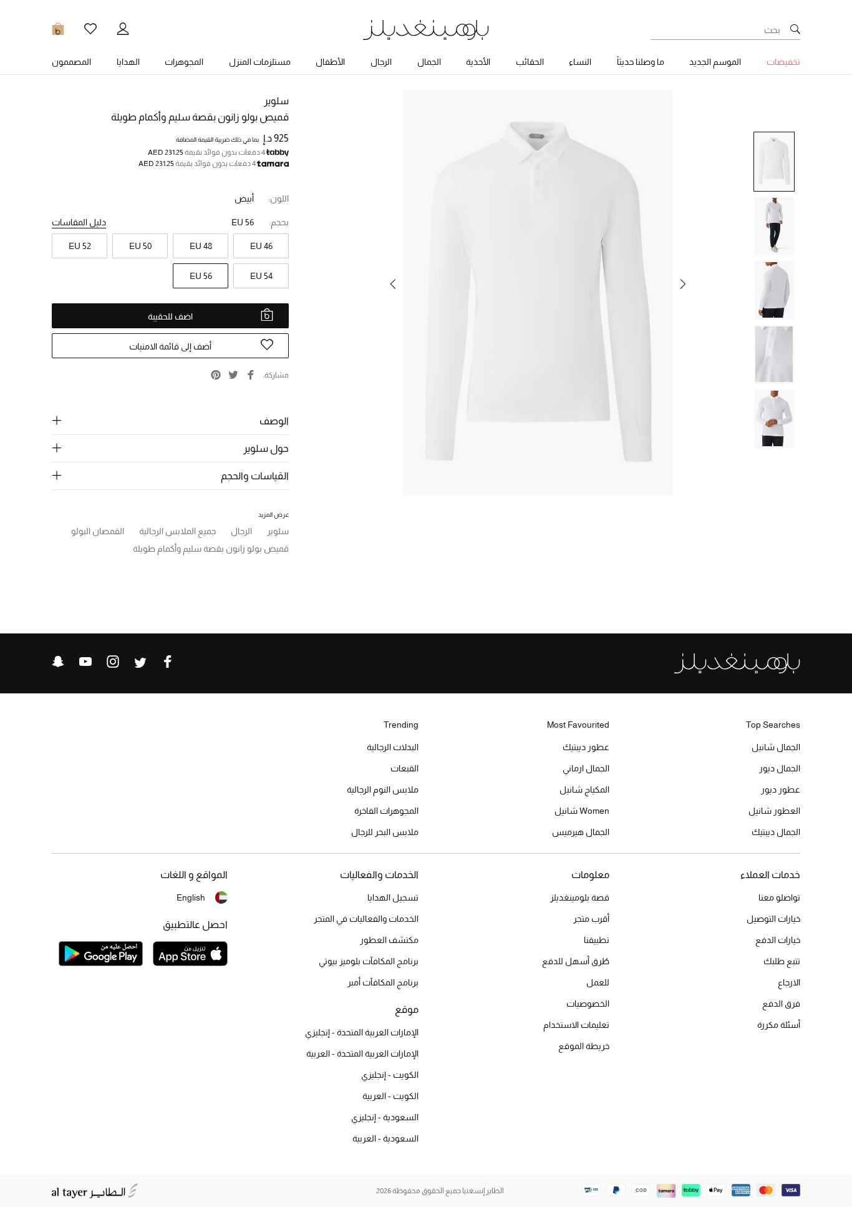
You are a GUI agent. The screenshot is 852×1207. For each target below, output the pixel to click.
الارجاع (789, 982)
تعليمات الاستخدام (576, 1025)
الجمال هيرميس (580, 832)
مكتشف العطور (389, 940)
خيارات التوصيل (773, 919)
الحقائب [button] (530, 62)
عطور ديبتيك (586, 747)
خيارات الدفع (777, 940)
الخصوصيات (587, 1004)
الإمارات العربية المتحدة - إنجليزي (362, 1032)
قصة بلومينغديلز (579, 897)
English (191, 897)
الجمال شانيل (776, 747)
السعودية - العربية (385, 1138)
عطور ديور (780, 789)
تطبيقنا (596, 940)
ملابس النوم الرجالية (383, 789)
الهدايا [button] (128, 62)
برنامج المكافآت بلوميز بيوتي (369, 961)
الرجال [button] (381, 62)
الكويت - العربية (390, 1096)
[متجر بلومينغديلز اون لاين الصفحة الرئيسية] (426, 29)
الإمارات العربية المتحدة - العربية (362, 1053)
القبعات (404, 768)
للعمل (597, 982)
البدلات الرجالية (393, 747)
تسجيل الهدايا (393, 897)
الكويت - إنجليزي (390, 1075)
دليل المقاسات (79, 222)
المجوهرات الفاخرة (386, 811)
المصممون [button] (71, 62)
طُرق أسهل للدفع (575, 961)
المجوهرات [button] (184, 62)
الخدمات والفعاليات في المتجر (366, 919)
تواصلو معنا (779, 897)
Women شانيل (581, 811)
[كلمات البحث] (795, 30)
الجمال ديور (779, 768)
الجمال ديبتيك (776, 832)
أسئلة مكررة (778, 1025)
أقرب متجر (591, 919)
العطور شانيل (774, 811)
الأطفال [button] (330, 62)
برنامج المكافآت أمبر (383, 982)
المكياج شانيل (584, 789)
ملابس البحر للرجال (385, 832)
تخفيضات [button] (783, 62)
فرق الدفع (781, 1004)
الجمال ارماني (586, 768)
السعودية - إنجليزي (385, 1117)
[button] (683, 284)
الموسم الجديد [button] (715, 62)
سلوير (276, 100)
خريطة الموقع (583, 1046)
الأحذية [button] (478, 62)
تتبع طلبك (781, 961)
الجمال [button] (429, 62)
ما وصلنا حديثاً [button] (640, 62)
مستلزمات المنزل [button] (260, 62)
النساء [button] (580, 62)
